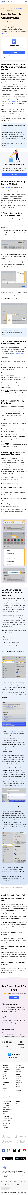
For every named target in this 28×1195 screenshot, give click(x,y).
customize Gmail (20, 330)
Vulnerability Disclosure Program (11, 1184)
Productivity (6, 1090)
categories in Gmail (15, 731)
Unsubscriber (6, 1069)
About (17, 1103)
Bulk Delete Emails (7, 1109)
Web (17, 1098)
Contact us (18, 1109)
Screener (5, 1071)
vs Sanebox (18, 1080)
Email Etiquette (6, 1098)
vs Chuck (18, 1084)
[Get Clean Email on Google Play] (20, 1158)
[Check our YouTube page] (24, 1150)
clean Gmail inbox (19, 607)
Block (4, 1113)
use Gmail (7, 187)
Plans (17, 1105)
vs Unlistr (18, 1086)
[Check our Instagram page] (8, 1150)
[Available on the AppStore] (7, 1158)
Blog (4, 1084)
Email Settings (6, 1094)
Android (17, 1096)
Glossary (5, 1088)
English (5, 1188)
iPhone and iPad (19, 1092)
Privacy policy (4, 1181)
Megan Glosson (9, 21)
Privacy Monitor (7, 1076)
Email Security (6, 1096)
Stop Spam (6, 1105)
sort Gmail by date (6, 99)
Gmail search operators (17, 353)
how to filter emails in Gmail (12, 101)
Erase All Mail (6, 1107)
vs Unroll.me (19, 1076)
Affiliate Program (20, 1107)
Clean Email (4, 33)
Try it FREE (14, 52)
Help (4, 1086)
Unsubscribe (6, 1103)
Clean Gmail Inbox (7, 1118)
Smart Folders (6, 1078)
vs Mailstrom (19, 1082)
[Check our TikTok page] (19, 1150)
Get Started (14, 997)
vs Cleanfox (18, 1078)
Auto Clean (5, 1067)
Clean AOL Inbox (7, 1127)
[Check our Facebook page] (3, 1150)
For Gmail (18, 1069)
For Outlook (18, 1071)
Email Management (7, 1092)
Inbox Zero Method (20, 1067)
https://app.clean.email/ (8, 639)
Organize (5, 1111)
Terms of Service (14, 1181)
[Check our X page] (14, 1150)
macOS (17, 1094)
